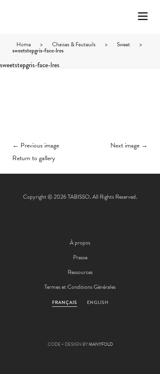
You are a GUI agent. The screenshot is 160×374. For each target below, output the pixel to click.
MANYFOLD (101, 344)
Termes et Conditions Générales (80, 287)
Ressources (80, 272)
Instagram (124, 331)
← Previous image (35, 145)
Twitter (36, 331)
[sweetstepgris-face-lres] (80, 111)
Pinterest (80, 331)
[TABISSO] (39, 40)
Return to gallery (33, 158)
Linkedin (102, 331)
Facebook (58, 331)
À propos (80, 242)
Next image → (129, 145)
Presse (80, 257)
